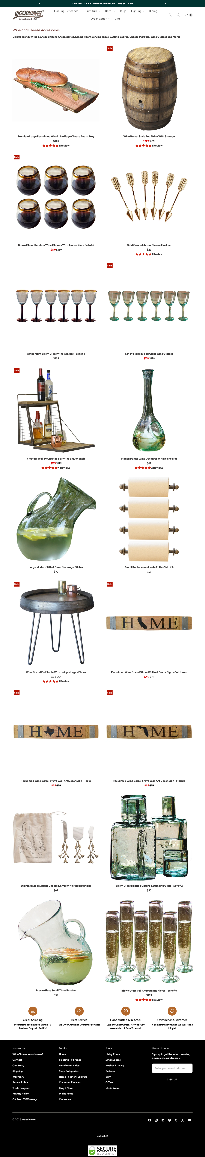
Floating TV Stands (66, 11)
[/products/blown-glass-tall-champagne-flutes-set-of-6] (149, 942)
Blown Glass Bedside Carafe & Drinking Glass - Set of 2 (149, 885)
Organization (99, 19)
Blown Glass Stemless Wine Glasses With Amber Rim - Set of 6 (56, 245)
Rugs (123, 11)
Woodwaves (29, 1119)
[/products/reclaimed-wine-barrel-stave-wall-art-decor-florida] (149, 732)
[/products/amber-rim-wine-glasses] (55, 197)
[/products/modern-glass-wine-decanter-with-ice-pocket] (149, 410)
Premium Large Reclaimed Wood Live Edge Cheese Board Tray (56, 136)
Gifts (118, 19)
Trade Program (21, 1088)
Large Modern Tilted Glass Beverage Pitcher (56, 567)
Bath (108, 1076)
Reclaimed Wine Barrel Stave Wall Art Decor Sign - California (149, 672)
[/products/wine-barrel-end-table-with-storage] (149, 88)
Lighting (136, 11)
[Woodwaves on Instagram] (156, 1120)
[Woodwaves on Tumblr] (176, 1120)
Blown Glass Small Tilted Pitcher (56, 990)
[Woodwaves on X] (182, 1120)
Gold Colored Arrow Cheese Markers (149, 245)
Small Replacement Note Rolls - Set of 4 (149, 567)
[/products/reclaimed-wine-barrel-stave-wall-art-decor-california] (149, 624)
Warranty (18, 1076)
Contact (17, 1059)
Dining (153, 11)
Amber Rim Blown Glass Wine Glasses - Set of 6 (56, 353)
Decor (109, 11)
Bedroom (111, 1071)
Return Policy (20, 1082)
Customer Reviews (70, 1082)
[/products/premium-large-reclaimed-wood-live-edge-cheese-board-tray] (55, 88)
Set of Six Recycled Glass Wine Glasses (149, 353)
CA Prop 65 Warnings (25, 1099)
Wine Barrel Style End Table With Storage (149, 136)
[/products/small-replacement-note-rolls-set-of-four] (149, 519)
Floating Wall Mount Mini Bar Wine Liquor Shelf (56, 458)
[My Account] (178, 15)
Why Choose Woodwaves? (27, 1054)
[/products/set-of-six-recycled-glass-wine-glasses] (149, 305)
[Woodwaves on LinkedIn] (163, 1120)
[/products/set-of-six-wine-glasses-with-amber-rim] (55, 305)
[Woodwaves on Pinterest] (169, 1120)
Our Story (18, 1065)
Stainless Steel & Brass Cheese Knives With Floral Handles (56, 885)
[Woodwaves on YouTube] (189, 1120)
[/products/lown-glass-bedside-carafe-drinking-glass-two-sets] (149, 837)
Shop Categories (68, 1071)
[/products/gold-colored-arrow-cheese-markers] (149, 197)
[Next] (165, 3)
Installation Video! (69, 1065)
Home (62, 1054)
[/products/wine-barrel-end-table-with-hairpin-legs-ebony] (55, 624)
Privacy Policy (20, 1093)
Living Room (113, 1054)
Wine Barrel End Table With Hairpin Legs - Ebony (56, 672)
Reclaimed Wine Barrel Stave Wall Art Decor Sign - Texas (56, 781)
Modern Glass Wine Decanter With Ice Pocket (149, 458)
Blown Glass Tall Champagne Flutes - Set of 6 (149, 990)
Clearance (65, 1099)
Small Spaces (113, 1059)
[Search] (170, 15)
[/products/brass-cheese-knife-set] (55, 837)
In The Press (66, 1093)
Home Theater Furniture (73, 1076)
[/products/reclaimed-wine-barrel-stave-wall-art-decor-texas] (55, 732)
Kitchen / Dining (115, 1065)
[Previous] (40, 3)
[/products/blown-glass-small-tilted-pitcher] (55, 942)
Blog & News (66, 1088)
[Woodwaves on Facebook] (149, 1120)
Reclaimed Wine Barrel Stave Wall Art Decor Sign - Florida (149, 781)
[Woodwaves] (28, 15)
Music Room (112, 1088)
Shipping (17, 1071)
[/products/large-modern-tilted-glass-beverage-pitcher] (55, 519)
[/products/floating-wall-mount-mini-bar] (55, 410)
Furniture (92, 11)
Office (109, 1082)
